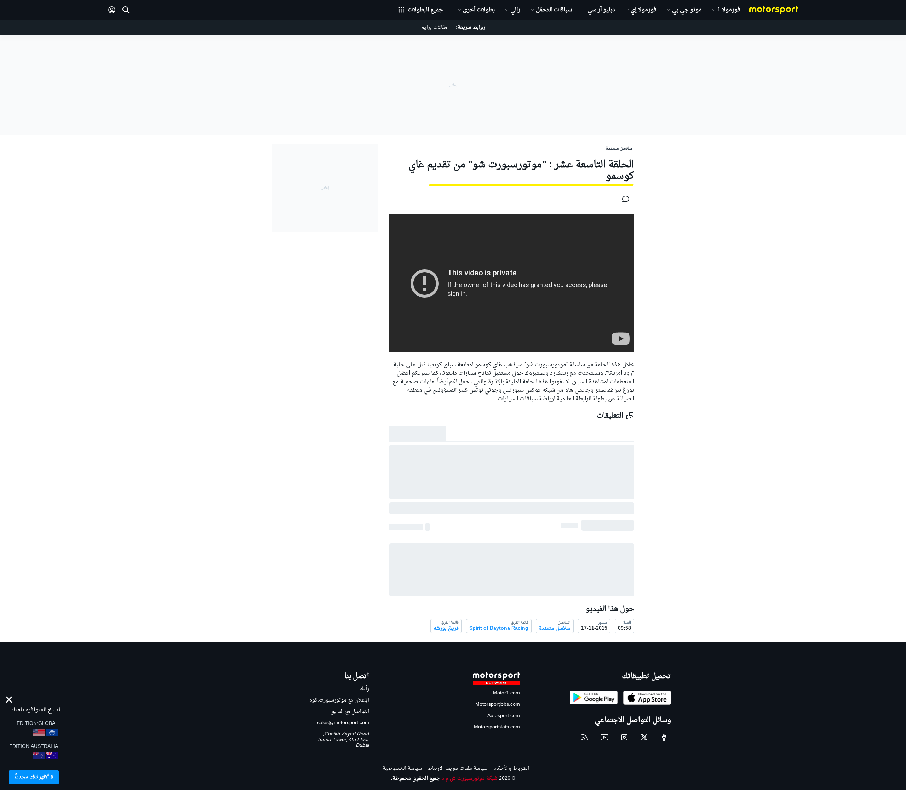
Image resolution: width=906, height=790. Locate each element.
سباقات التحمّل (554, 10)
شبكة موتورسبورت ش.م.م (469, 778)
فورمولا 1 (728, 10)
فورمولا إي (643, 10)
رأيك (364, 689)
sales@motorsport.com (343, 723)
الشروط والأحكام (511, 768)
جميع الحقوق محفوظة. (415, 778)
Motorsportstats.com (497, 727)
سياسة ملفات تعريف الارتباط (458, 768)
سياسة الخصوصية (402, 768)
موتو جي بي (687, 10)
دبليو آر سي (601, 10)
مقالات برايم (434, 27)
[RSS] (585, 737)
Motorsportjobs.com (497, 704)
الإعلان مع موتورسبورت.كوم (339, 700)
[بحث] (126, 10)
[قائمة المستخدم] (112, 10)
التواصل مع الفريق (350, 711)
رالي (515, 10)
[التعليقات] (623, 199)
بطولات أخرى (479, 10)
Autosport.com (503, 716)
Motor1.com (506, 693)
